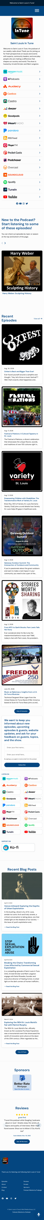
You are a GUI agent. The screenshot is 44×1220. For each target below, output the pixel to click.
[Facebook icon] (3, 1198)
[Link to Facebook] (17, 203)
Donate (26, 1184)
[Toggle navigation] (37, 11)
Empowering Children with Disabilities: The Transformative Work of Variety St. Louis (21, 499)
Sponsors (26, 1187)
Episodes (4, 1181)
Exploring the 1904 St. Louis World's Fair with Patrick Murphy (20, 1023)
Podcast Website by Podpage (33, 1190)
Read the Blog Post (12, 927)
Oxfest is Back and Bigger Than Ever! (19, 371)
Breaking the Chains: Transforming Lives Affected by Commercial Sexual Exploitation (21, 965)
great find (22, 1117)
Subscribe (22, 765)
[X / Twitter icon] (15, 1198)
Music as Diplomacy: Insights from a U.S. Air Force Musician (20, 693)
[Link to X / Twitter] (27, 203)
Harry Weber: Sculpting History (16, 293)
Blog (3, 1190)
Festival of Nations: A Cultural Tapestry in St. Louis (21, 435)
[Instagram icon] (11, 1198)
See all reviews (22, 1141)
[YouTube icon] (7, 1198)
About (4, 1184)
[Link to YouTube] (20, 203)
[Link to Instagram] (24, 203)
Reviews (26, 1181)
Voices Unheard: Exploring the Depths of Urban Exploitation (21, 907)
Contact (4, 1187)
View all (37, 319)
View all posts (22, 1052)
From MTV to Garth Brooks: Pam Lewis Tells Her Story (22, 628)
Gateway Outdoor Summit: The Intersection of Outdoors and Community (21, 564)
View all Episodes (22, 711)
